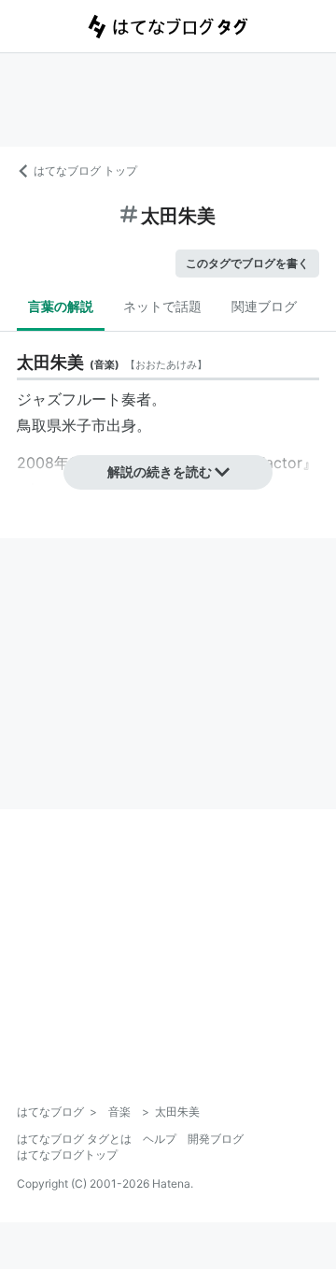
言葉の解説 (60, 306)
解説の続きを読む (159, 471)
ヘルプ (159, 1139)
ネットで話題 (162, 306)
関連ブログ (264, 306)
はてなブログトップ (67, 1155)
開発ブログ (216, 1139)
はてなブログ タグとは (74, 1139)
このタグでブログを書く (247, 263)
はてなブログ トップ (85, 171)
